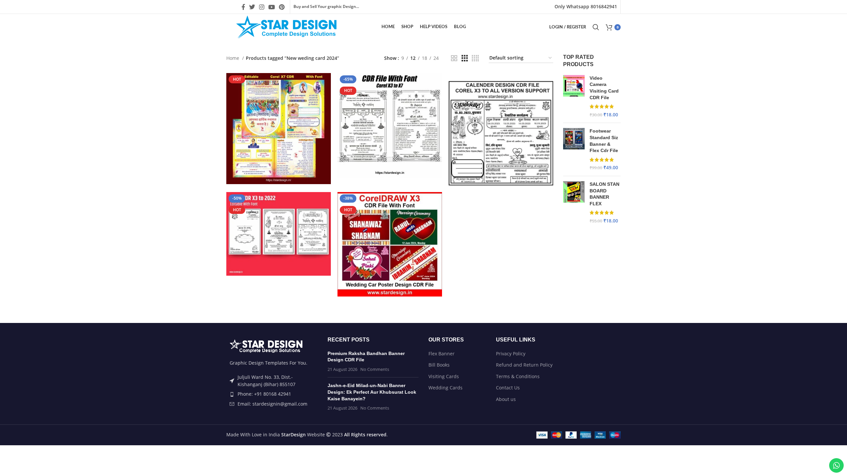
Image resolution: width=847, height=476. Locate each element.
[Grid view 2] (454, 58)
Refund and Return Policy (524, 365)
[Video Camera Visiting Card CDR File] (574, 96)
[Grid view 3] (465, 58)
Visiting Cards (443, 376)
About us (506, 399)
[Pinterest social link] (282, 7)
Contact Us (508, 387)
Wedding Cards (445, 387)
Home (233, 58)
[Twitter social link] (252, 7)
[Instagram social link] (261, 7)
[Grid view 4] (475, 58)
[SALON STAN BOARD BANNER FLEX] (574, 202)
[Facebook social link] (243, 7)
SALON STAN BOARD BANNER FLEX (604, 193)
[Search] (595, 27)
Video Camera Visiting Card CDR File (604, 87)
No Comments (374, 369)
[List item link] (272, 394)
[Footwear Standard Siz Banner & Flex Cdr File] (574, 149)
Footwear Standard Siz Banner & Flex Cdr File (604, 140)
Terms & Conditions (518, 376)
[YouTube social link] (271, 7)
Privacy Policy (510, 353)
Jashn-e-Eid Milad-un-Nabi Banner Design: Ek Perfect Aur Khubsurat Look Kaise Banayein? (372, 392)
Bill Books (439, 365)
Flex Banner (441, 353)
